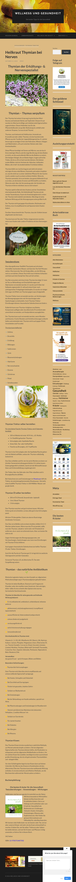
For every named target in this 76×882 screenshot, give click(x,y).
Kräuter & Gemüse (59, 279)
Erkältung (66, 383)
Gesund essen (56, 388)
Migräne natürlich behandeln (59, 415)
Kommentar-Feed (58, 502)
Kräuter (56, 405)
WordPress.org (57, 506)
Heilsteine (56, 275)
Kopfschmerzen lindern (58, 403)
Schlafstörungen (57, 420)
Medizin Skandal (11, 35)
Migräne (63, 413)
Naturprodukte (57, 291)
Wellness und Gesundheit (38, 13)
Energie (62, 378)
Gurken (66, 393)
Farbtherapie (61, 386)
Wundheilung (66, 429)
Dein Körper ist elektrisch (61, 193)
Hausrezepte (56, 396)
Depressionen (66, 376)
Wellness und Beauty (45, 35)
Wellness (56, 300)
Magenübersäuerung (57, 410)
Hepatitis (55, 400)
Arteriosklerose (57, 374)
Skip (61, 878)
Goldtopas (61, 393)
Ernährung (55, 386)
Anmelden (56, 494)
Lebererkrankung (57, 408)
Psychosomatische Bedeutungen (59, 295)
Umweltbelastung (66, 420)
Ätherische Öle (57, 434)
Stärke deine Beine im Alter (61, 202)
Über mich (62, 35)
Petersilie (66, 417)
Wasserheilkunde (57, 429)
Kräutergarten (63, 405)
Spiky (22, 61)
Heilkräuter (55, 398)
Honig (59, 400)
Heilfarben (56, 271)
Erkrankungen (58, 384)
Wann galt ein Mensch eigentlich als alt (60, 182)
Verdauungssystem (58, 427)
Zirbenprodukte (28, 35)
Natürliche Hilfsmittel (60, 287)
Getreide (55, 393)
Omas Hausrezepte (58, 418)
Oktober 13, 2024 (11, 61)
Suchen (55, 48)
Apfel (60, 369)
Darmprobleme (57, 376)
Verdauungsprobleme (59, 425)
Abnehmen (55, 369)
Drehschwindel (56, 378)
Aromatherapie (57, 263)
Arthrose (64, 374)
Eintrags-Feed (57, 498)
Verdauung (55, 422)
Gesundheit (56, 267)
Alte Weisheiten (58, 260)
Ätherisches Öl (57, 432)
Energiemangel (56, 381)
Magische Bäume (58, 283)
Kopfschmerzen (65, 401)
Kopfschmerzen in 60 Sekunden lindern (59, 197)
